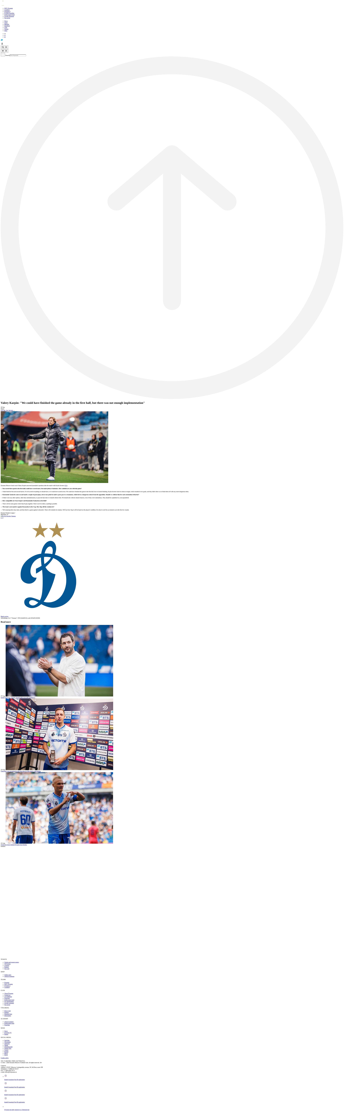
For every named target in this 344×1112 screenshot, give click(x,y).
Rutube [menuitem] (6, 1051)
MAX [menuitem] (6, 1055)
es (4, 37)
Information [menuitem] (7, 1015)
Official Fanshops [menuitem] (9, 976)
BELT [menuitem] (6, 1053)
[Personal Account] (2, 44)
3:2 (66, 485)
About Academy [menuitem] (9, 1022)
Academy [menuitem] (7, 987)
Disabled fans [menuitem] (8, 1014)
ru (4, 35)
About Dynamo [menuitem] (8, 993)
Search (7, 55)
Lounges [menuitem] (6, 965)
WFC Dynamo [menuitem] (8, 984)
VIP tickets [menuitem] (7, 964)
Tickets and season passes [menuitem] (11, 962)
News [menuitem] (6, 1031)
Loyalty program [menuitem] (9, 1003)
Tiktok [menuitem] (6, 1045)
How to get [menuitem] (7, 1011)
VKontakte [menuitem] (7, 1042)
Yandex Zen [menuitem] (7, 1048)
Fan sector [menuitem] (7, 1005)
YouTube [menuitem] (6, 1040)
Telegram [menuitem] (7, 1043)
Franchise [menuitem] (7, 998)
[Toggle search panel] (4, 47)
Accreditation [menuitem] (8, 996)
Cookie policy (5, 1058)
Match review (5, 616)
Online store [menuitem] (7, 975)
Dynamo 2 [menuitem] (7, 986)
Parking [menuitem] (6, 967)
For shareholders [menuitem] (9, 1001)
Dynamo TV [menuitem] (8, 1032)
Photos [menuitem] (6, 1034)
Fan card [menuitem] (6, 968)
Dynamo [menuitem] (6, 982)
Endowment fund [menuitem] (9, 1000)
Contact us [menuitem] (7, 995)
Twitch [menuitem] (6, 1050)
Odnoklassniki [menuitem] (8, 1047)
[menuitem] (173, 8)
